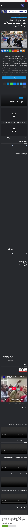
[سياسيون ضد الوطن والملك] (21, 148)
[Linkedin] (7, 51)
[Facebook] (2, 51)
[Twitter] (5, 51)
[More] (23, 51)
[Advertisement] (14, 416)
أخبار (21, 14)
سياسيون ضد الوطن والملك (21, 153)
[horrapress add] (14, 11)
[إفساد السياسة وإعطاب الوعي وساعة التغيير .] (7, 196)
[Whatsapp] (10, 51)
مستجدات (19, 17)
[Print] (15, 51)
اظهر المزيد (14, 77)
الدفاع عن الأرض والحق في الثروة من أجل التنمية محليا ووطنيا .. (8, 357)
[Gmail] (18, 51)
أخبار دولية (18, 14)
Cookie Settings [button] (12, 525)
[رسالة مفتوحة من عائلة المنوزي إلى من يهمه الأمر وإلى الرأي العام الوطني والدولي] (21, 256)
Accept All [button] (5, 525)
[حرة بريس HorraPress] (23, 5)
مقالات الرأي (14, 17)
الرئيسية (24, 14)
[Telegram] (21, 51)
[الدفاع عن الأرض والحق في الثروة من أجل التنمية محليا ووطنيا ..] (7, 304)
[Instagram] (13, 51)
